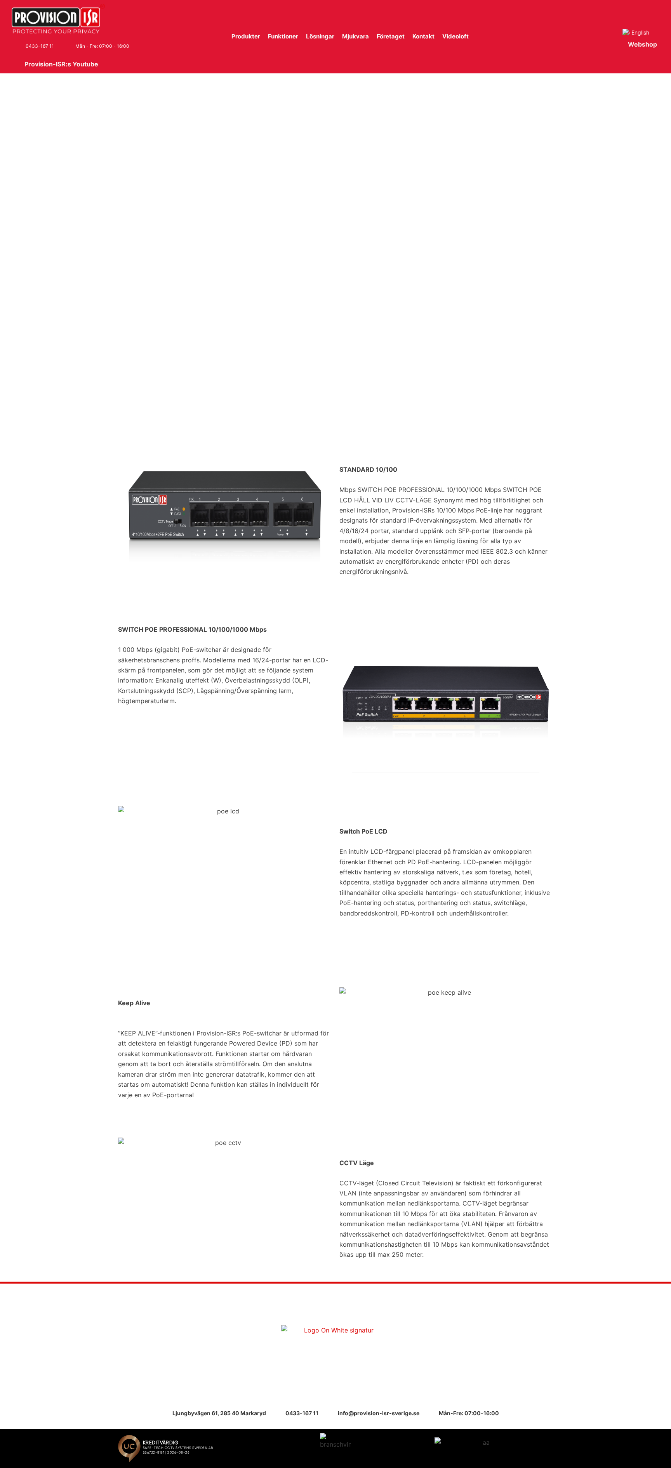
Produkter (245, 36)
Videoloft (455, 36)
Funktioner (283, 36)
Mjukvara (355, 36)
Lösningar (320, 36)
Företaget (391, 36)
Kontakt (423, 36)
